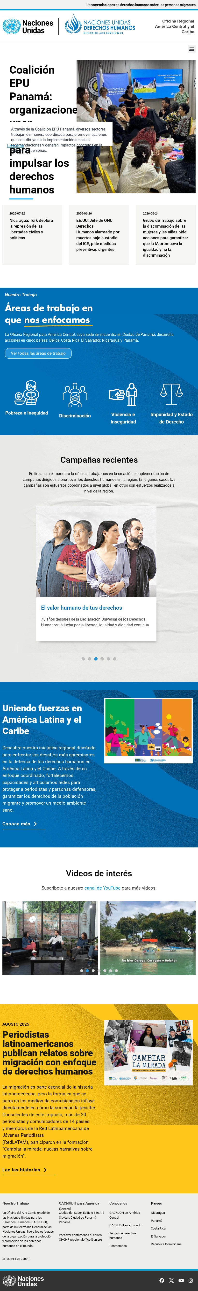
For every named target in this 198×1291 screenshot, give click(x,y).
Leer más (15, 146)
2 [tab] (89, 659)
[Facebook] (162, 1280)
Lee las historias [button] (21, 1170)
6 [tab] (114, 659)
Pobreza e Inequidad (26, 413)
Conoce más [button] (16, 824)
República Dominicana (166, 1244)
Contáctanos (118, 1246)
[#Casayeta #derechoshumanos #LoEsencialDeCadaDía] (66, 938)
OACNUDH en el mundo (125, 1225)
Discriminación (75, 416)
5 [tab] (108, 659)
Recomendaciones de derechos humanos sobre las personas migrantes (141, 5)
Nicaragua (158, 1212)
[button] (192, 49)
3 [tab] (96, 665)
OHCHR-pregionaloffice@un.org (80, 1239)
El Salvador (158, 1236)
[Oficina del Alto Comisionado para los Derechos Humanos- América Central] (69, 25)
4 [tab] (102, 659)
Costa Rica (158, 1228)
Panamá (156, 1220)
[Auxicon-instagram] (191, 1280)
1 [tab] (83, 659)
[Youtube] (181, 1280)
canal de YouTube (102, 888)
